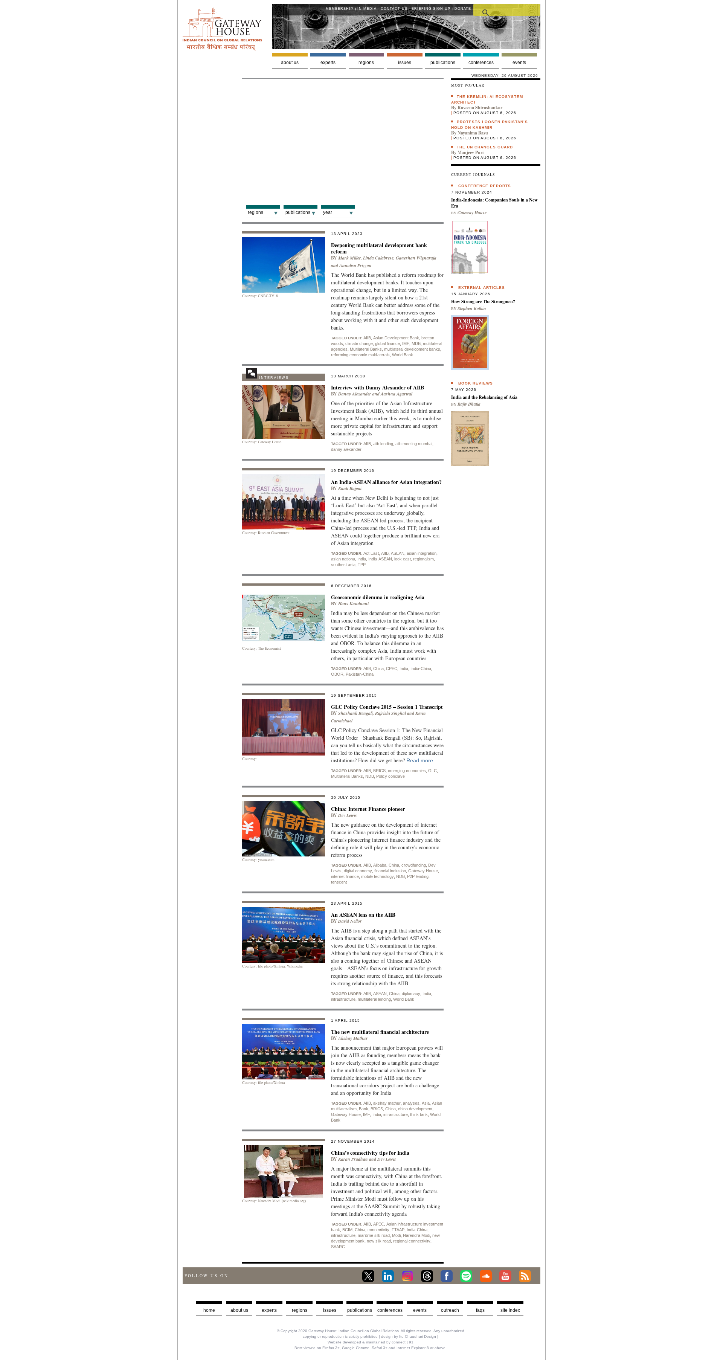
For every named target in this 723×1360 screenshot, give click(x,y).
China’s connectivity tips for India (370, 1152)
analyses (411, 1103)
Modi (396, 1235)
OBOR (337, 674)
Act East (371, 553)
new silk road (379, 1241)
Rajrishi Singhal (390, 713)
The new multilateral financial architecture (380, 1032)
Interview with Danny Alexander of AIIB (377, 387)
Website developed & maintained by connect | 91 (370, 1342)
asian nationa (343, 559)
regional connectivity (411, 1241)
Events (519, 62)
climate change (359, 343)
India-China (420, 668)
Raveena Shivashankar (480, 107)
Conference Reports (484, 186)
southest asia (343, 564)
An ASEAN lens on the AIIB (363, 914)
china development (415, 1109)
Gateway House (423, 871)
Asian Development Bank (396, 338)
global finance (387, 343)
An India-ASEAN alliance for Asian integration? (386, 482)
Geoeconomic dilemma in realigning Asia (377, 597)
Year (327, 212)
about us (239, 1310)
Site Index (510, 1310)
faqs (480, 1310)
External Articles (481, 287)
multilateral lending (374, 999)
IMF (405, 343)
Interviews (274, 378)
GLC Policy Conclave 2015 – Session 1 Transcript (387, 707)
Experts (328, 62)
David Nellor (350, 921)
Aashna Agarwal (396, 394)
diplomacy (411, 993)
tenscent (339, 882)
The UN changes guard (485, 147)
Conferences (481, 62)
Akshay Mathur (353, 1038)
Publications (442, 62)
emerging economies (407, 770)
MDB (416, 343)
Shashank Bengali (355, 713)
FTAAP (398, 1229)
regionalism (423, 559)
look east (402, 559)
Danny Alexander (354, 394)
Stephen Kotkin (472, 308)
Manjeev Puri (471, 152)
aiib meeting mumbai (413, 443)
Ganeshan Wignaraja (416, 258)
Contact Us (394, 9)
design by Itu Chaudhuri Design (408, 1336)
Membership (339, 9)
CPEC (391, 668)
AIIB (367, 338)
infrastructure (343, 999)
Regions (366, 62)
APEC (378, 1224)
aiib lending (383, 443)
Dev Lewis (347, 815)
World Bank (402, 355)
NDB (369, 776)
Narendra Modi (416, 1235)
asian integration (421, 553)
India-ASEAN (380, 559)
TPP (362, 564)
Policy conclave (390, 776)
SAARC (338, 1246)
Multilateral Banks (366, 349)
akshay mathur (387, 1103)
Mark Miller (349, 258)
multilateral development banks (412, 349)
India (361, 559)
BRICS (379, 770)
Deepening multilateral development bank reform (379, 248)
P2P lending (418, 876)
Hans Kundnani (353, 603)
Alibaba (379, 865)
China (378, 668)
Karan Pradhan (353, 1159)
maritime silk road (374, 1235)
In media (367, 9)
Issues (404, 62)
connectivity (378, 1229)
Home (209, 1310)
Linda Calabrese (378, 258)
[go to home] (222, 48)
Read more (419, 760)
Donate (463, 9)
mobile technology (377, 876)
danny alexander (346, 449)
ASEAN (397, 553)
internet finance (345, 876)
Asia (426, 1103)
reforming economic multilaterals (360, 355)
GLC (432, 770)
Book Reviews (475, 383)
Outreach (450, 1310)
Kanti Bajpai (350, 488)
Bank (363, 1109)
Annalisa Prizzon (355, 265)
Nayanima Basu (473, 133)
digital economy (358, 871)
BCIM (347, 1229)
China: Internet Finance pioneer (368, 809)
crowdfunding (413, 865)
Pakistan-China (360, 674)
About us (290, 62)
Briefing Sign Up (431, 9)
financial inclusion (390, 871)
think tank (419, 1114)
